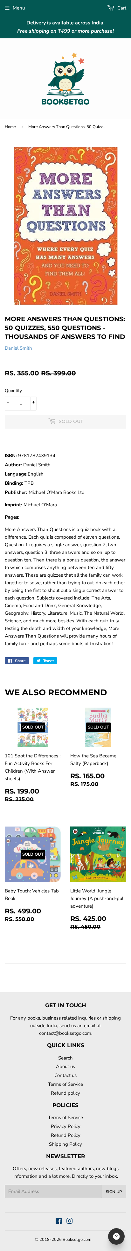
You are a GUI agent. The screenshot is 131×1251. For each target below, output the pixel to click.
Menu (19, 8)
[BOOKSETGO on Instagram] (69, 1222)
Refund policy (65, 1093)
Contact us (65, 1075)
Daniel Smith (18, 348)
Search (65, 1058)
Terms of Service (65, 1084)
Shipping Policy (65, 1144)
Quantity (13, 391)
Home (10, 127)
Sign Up (114, 1191)
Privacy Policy (65, 1126)
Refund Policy (65, 1135)
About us (65, 1066)
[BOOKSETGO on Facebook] (58, 1222)
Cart (121, 8)
